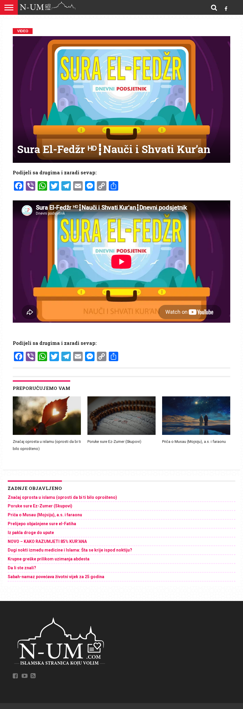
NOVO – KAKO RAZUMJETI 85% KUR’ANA (47, 541)
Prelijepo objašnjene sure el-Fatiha (42, 523)
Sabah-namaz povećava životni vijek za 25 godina (56, 576)
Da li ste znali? (22, 567)
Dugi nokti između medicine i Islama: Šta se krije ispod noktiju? (70, 550)
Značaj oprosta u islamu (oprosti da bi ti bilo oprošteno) (62, 497)
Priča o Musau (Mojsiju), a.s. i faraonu (194, 441)
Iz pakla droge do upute (31, 532)
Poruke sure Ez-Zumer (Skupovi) (114, 441)
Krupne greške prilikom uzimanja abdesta (48, 559)
